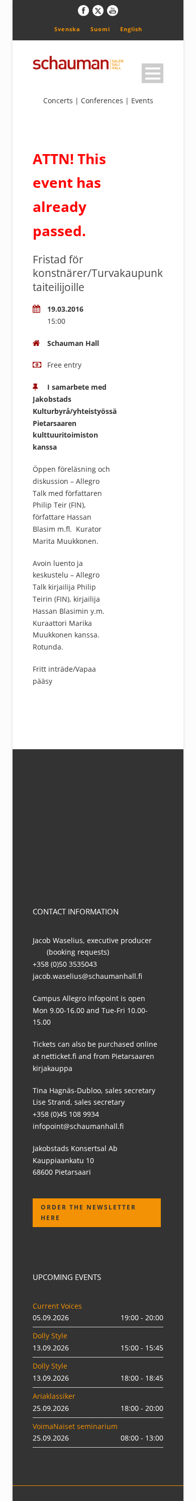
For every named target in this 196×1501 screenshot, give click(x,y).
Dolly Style (50, 1335)
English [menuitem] (131, 29)
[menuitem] (67, 29)
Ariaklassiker (54, 1396)
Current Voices (57, 1306)
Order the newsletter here (88, 1212)
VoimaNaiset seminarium (75, 1426)
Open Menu (152, 73)
